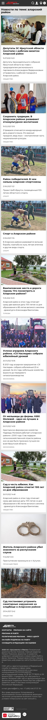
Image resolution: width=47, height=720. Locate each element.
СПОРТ (6, 196)
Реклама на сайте (22, 630)
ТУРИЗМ (6, 313)
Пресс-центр (33, 637)
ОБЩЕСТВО (8, 79)
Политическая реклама (13, 637)
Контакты (7, 630)
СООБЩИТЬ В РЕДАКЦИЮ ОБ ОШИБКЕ (19, 643)
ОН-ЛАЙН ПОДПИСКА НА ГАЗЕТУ (16, 640)
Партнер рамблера (21, 709)
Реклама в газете (10, 633)
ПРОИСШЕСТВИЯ (10, 564)
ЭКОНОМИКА (8, 379)
